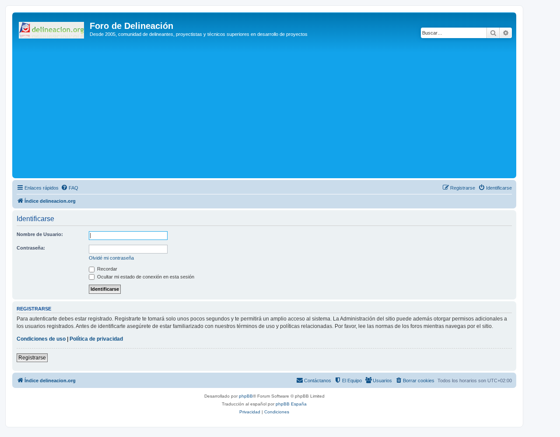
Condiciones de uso (41, 339)
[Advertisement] (276, 110)
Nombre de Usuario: (40, 234)
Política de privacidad (96, 339)
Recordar (106, 268)
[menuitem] (69, 188)
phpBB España (291, 404)
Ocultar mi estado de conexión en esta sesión (145, 276)
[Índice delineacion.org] (52, 28)
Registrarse (32, 358)
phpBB (246, 396)
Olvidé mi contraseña (111, 258)
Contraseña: (31, 247)
